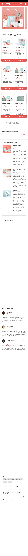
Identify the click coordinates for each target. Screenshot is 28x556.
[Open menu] (3, 4)
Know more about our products (10, 142)
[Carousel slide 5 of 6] (17, 31)
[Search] (21, 4)
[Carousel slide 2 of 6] (11, 31)
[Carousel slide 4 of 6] (15, 31)
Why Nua (5, 217)
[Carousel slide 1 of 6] (9, 31)
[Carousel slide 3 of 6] (13, 31)
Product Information (8, 220)
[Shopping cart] (25, 4)
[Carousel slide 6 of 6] (19, 31)
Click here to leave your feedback (14, 123)
